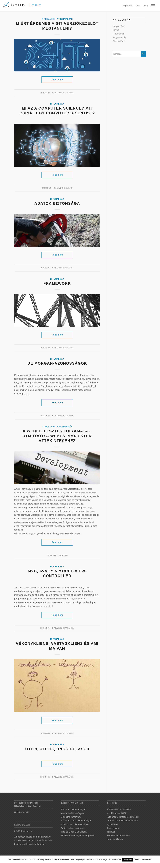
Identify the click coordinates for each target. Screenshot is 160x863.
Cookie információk (116, 813)
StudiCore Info (64, 188)
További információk (142, 859)
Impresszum (113, 828)
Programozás (64, 19)
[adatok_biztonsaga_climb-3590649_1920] (57, 230)
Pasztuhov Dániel (64, 93)
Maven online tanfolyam (72, 813)
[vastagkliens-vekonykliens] (57, 685)
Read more (57, 79)
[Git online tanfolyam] (57, 55)
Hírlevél (111, 832)
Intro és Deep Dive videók (73, 832)
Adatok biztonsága (57, 203)
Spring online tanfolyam (72, 828)
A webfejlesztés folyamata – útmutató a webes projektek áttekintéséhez (57, 436)
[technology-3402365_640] (57, 145)
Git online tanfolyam (71, 817)
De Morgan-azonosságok (57, 363)
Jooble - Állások (115, 839)
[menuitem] (127, 5)
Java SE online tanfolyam (73, 809)
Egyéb (116, 30)
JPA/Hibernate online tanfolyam (76, 820)
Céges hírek (119, 26)
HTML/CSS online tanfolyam (75, 824)
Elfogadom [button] (128, 860)
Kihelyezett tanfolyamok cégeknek (78, 835)
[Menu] (153, 5)
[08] (57, 467)
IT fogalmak (49, 19)
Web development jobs (118, 835)
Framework (57, 283)
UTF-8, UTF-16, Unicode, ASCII (57, 749)
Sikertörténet (119, 41)
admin (65, 555)
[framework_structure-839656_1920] (57, 310)
